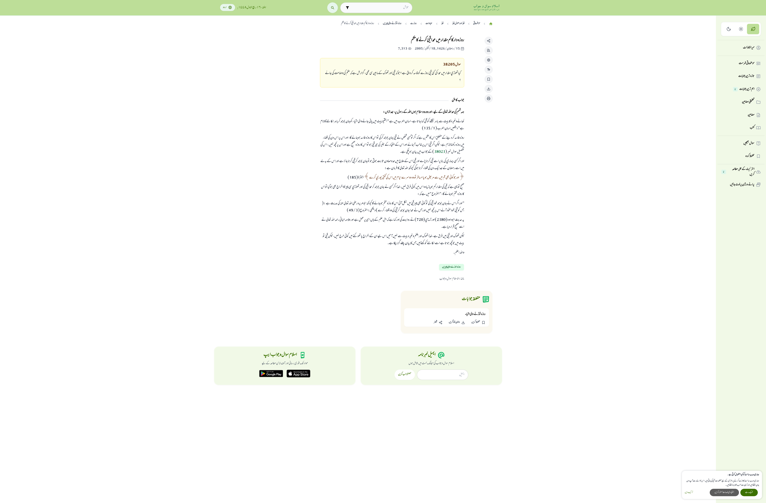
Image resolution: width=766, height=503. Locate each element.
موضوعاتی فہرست (746, 63)
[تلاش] (332, 7)
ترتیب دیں (689, 492)
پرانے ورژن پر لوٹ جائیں (742, 185)
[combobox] (380, 7)
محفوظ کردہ (749, 156)
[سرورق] (491, 23)
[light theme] (741, 29)
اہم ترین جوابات (744, 89)
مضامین (751, 115)
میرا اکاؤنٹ (748, 48)
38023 (439, 152)
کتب (752, 128)
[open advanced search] (347, 7)
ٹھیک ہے (749, 492)
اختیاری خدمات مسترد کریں (724, 492)
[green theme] (753, 29)
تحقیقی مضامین (748, 102)
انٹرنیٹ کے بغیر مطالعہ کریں (738, 172)
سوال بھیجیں (748, 143)
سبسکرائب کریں (404, 374)
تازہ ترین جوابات (746, 76)
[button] (489, 41)
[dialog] (722, 485)
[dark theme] (729, 29)
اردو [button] (224, 7)
